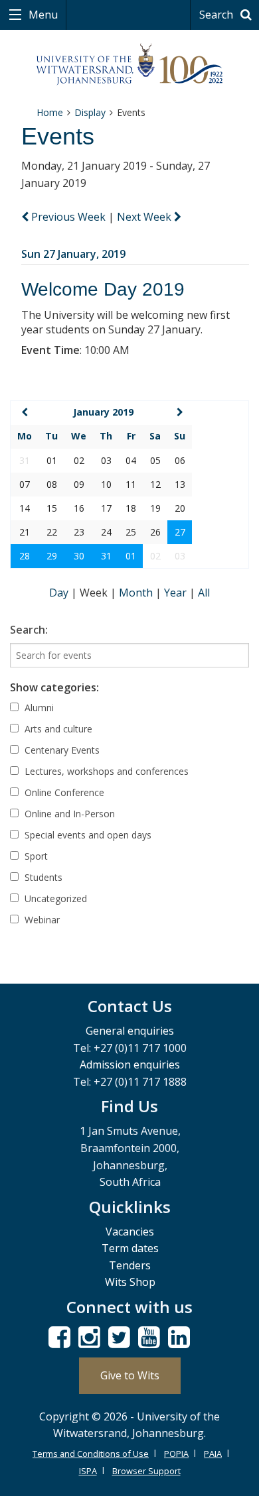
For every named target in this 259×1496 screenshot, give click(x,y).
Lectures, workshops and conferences (105, 771)
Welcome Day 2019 (103, 289)
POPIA (176, 1454)
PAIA (213, 1454)
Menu (42, 14)
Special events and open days (86, 835)
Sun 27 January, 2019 (73, 254)
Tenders (130, 1265)
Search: (29, 629)
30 (79, 555)
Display (90, 112)
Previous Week (68, 216)
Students (42, 877)
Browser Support (146, 1471)
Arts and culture (57, 728)
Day (60, 592)
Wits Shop (130, 1282)
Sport (35, 856)
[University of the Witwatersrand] (130, 64)
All (204, 592)
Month (137, 592)
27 (180, 532)
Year (176, 592)
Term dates (130, 1248)
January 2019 (103, 412)
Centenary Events (61, 750)
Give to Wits (129, 1375)
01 (131, 555)
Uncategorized (54, 898)
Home (50, 112)
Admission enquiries (130, 1064)
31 (106, 555)
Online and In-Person (68, 813)
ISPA (88, 1471)
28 (24, 555)
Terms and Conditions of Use (91, 1454)
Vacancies (130, 1231)
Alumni (38, 707)
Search (217, 14)
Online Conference (63, 792)
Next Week (145, 216)
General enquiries (130, 1030)
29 (51, 555)
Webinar (41, 919)
